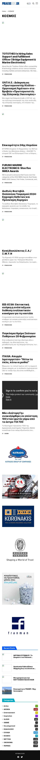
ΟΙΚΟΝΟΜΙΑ (20, 742)
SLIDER (20, 719)
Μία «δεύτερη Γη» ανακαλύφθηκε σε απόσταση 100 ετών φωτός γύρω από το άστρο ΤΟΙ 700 (19, 417)
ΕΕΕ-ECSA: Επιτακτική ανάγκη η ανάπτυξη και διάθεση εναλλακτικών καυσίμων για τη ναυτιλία (17, 309)
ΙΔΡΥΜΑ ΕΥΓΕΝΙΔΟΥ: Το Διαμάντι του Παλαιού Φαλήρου (23, 656)
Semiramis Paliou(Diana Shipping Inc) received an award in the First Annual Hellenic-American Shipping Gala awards (25, 668)
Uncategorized (20, 726)
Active (20, 706)
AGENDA (20, 709)
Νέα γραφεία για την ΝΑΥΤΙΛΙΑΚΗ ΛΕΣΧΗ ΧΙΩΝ (23, 679)
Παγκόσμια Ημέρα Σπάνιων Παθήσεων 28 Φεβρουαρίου (19, 335)
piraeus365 (8, 74)
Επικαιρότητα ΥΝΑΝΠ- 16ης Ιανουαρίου (24, 690)
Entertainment (20, 713)
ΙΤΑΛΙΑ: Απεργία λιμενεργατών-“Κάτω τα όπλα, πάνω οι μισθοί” (17, 359)
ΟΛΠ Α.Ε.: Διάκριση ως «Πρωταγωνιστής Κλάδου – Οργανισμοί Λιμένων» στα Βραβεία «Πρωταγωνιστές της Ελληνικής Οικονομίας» (19, 88)
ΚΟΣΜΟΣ (11, 11)
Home (4, 11)
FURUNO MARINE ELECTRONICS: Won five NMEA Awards (16, 168)
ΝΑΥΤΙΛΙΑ (20, 739)
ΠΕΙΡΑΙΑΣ (20, 746)
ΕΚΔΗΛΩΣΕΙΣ (20, 729)
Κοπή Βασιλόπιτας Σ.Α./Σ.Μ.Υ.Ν (16, 252)
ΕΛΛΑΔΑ (20, 732)
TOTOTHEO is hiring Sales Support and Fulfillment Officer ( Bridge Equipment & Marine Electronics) (19, 58)
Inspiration (20, 716)
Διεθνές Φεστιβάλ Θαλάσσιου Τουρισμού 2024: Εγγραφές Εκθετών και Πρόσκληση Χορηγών (19, 195)
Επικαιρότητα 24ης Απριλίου (19, 145)
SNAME (20, 722)
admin (6, 433)
